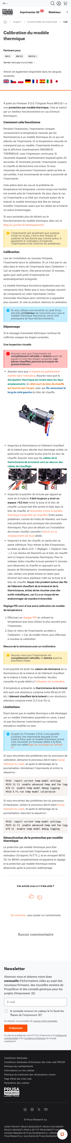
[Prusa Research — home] (7, 12)
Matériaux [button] (55, 12)
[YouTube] (46, 1109)
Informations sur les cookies (19, 1070)
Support (17, 21)
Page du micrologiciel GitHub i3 (36, 746)
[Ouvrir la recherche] (52, 3)
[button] (6, 81)
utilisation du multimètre (50, 681)
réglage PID (30, 617)
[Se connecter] (59, 3)
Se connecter (18, 915)
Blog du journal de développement (23, 224)
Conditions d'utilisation (35, 1038)
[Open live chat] (62, 1134)
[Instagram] (32, 1109)
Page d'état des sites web (18, 1078)
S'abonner (16, 1028)
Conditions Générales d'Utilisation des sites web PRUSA (34, 1062)
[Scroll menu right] (67, 12)
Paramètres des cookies (16, 1082)
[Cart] (65, 3)
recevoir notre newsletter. (45, 1021)
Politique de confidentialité (18, 1066)
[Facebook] (25, 1109)
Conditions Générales (15, 1057)
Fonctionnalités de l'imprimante (42, 21)
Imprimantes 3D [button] (31, 12)
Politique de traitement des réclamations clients (30, 1074)
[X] (39, 1109)
